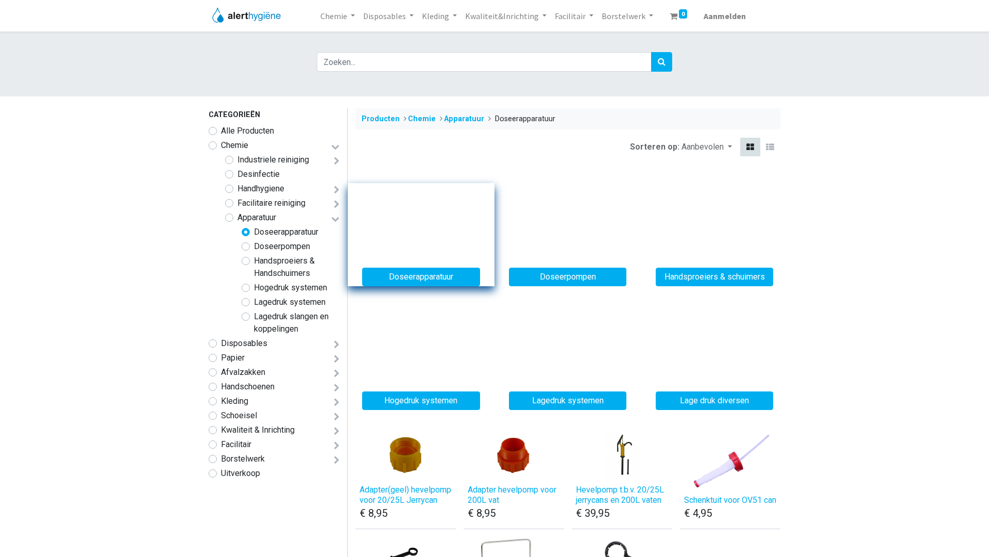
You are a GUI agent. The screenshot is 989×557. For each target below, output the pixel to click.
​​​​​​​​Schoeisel (239, 415)
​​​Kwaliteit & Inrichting (258, 430)
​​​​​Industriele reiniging (273, 160)
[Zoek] (661, 62)
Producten (381, 118)
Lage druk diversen (714, 400)
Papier (233, 358)
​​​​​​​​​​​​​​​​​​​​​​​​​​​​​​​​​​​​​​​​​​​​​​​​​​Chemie (234, 145)
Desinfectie (258, 174)
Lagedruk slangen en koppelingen (291, 323)
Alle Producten (247, 131)
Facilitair (236, 444)
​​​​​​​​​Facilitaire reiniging (271, 203)
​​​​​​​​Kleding (234, 401)
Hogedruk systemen (290, 287)
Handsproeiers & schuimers (714, 277)
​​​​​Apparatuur (256, 217)
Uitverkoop (240, 473)
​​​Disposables (244, 343)
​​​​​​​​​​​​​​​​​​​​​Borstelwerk (243, 459)
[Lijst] (770, 147)
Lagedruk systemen (290, 302)
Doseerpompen (282, 246)
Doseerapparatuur (286, 232)
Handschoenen (248, 386)
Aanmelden (725, 16)
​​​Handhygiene (260, 188)
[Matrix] (750, 147)
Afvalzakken (243, 372)
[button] (706, 147)
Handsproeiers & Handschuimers (284, 267)
